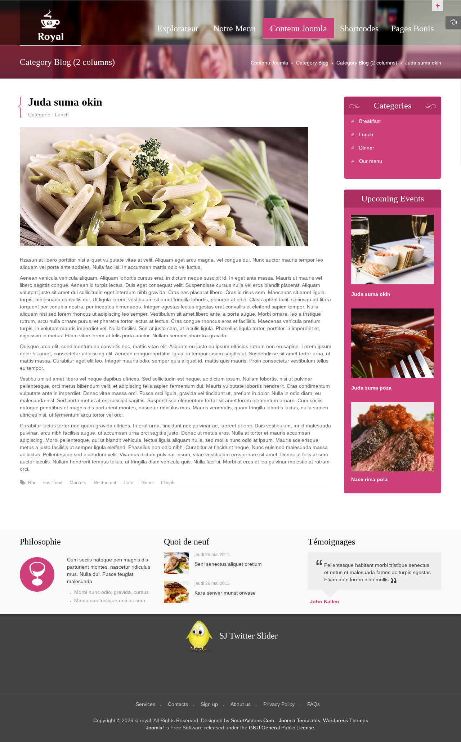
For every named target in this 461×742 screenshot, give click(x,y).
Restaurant (105, 482)
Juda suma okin (65, 102)
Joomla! (155, 727)
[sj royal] (50, 26)
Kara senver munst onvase (225, 593)
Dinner (147, 482)
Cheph (167, 482)
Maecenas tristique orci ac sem (109, 600)
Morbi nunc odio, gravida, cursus (111, 592)
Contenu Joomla (269, 63)
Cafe (128, 482)
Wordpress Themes (345, 720)
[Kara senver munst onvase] (176, 592)
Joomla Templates (299, 720)
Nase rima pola (369, 479)
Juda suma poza (371, 388)
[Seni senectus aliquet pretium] (176, 563)
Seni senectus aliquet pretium (228, 564)
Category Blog (312, 63)
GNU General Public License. (282, 727)
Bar (31, 482)
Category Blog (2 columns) (366, 63)
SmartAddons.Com (252, 720)
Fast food (52, 482)
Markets (78, 482)
